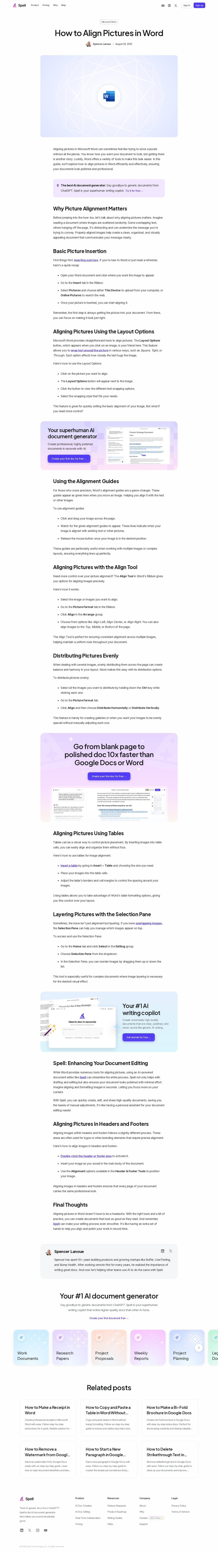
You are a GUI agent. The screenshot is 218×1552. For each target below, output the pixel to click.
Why (55, 5)
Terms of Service (180, 1511)
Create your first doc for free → (69, 458)
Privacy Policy (178, 1505)
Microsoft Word (109, 22)
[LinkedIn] (169, 5)
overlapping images (149, 923)
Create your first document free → (109, 1318)
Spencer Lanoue (69, 1251)
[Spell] (19, 5)
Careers (151, 1517)
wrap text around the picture (90, 350)
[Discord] (163, 5)
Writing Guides (114, 1517)
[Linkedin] (163, 1251)
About (142, 1505)
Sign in (187, 5)
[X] (176, 5)
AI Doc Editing (82, 1511)
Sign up (199, 5)
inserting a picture (86, 260)
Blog (63, 5)
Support (143, 1524)
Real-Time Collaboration (87, 1517)
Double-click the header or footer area (86, 1156)
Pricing (46, 5)
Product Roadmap (116, 1511)
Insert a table (69, 865)
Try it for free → (134, 190)
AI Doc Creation (83, 1505)
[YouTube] (46, 1530)
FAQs (110, 1524)
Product (35, 5)
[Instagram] (38, 1530)
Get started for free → (139, 1037)
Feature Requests (116, 1505)
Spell (83, 1077)
